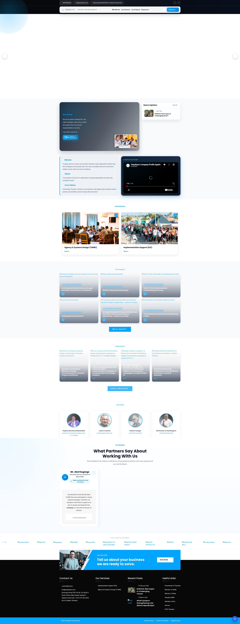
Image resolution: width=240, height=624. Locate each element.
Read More (164, 560)
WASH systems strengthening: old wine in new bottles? (145, 603)
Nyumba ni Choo (170, 601)
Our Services (125, 10)
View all (175, 105)
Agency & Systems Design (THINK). (80, 247)
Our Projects (136, 10)
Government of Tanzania (172, 586)
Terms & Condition (162, 621)
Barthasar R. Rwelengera (166, 430)
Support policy (175, 621)
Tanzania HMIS (170, 597)
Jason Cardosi (104, 430)
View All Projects (119, 329)
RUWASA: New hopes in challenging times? (163, 115)
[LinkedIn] (178, 2)
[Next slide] (235, 56)
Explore (66, 251)
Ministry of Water (170, 593)
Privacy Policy (149, 621)
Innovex (167, 605)
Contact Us (172, 9)
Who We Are (116, 10)
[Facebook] (175, 2)
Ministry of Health (170, 590)
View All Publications (119, 388)
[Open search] (164, 10)
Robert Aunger (135, 430)
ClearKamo (83, 621)
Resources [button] (145, 10)
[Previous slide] (4, 56)
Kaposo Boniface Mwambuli (74, 430)
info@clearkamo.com (68, 590)
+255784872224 (67, 586)
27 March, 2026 (142, 597)
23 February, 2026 (143, 585)
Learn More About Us (70, 132)
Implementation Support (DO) (137, 247)
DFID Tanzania (169, 609)
